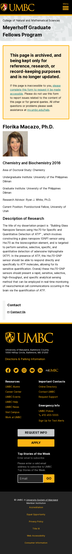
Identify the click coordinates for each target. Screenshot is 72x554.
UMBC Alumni (12, 386)
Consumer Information (36, 543)
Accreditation (36, 507)
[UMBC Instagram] (24, 370)
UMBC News (12, 406)
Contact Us (17, 312)
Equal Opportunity (36, 514)
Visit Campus (12, 412)
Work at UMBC (13, 417)
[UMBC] (17, 7)
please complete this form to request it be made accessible (35, 89)
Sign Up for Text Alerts (51, 420)
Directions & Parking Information (25, 359)
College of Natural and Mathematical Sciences (31, 20)
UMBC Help (11, 401)
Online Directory (48, 386)
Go (48, 478)
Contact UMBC (47, 391)
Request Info (36, 432)
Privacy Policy (36, 521)
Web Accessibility (36, 535)
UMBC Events (12, 396)
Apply (36, 442)
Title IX (36, 528)
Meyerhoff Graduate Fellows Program (27, 31)
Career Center (13, 391)
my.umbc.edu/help (38, 110)
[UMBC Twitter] (16, 370)
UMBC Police (46, 411)
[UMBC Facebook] (8, 370)
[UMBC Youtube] (32, 370)
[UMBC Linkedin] (40, 370)
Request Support (48, 396)
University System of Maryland (42, 500)
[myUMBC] (52, 370)
